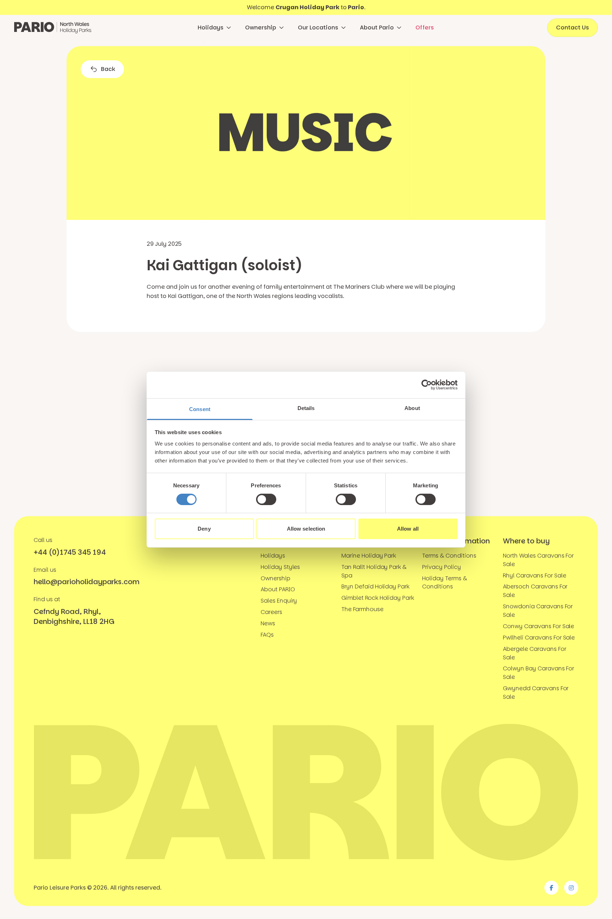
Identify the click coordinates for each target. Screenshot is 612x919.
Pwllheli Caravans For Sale (539, 637)
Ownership (260, 27)
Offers (424, 27)
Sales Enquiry (279, 601)
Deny (204, 529)
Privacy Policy (441, 567)
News (268, 623)
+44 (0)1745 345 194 (70, 552)
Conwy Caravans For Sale (538, 626)
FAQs (267, 635)
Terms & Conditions (449, 556)
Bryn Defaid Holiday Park (375, 586)
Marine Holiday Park (368, 556)
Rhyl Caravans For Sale (534, 575)
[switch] (266, 499)
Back (108, 69)
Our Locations (318, 27)
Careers (271, 612)
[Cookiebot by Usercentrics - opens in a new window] (427, 385)
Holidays (210, 27)
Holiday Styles (280, 567)
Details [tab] (306, 408)
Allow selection (306, 529)
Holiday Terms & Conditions (444, 582)
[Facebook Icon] (551, 888)
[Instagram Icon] (571, 888)
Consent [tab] (199, 409)
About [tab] (412, 408)
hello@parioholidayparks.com (87, 582)
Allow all (408, 529)
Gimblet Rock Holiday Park (377, 598)
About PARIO (278, 589)
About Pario (377, 27)
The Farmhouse (362, 609)
